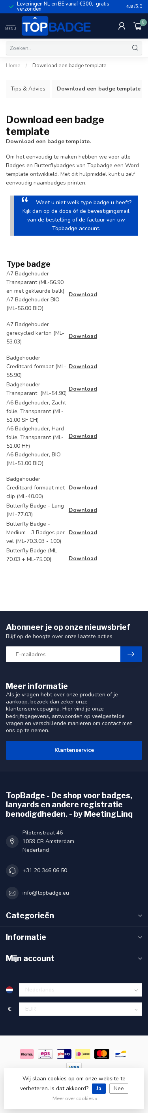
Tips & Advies (28, 88)
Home (13, 65)
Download (83, 294)
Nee (119, 1088)
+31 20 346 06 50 (44, 870)
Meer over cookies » (74, 1098)
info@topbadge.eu (45, 893)
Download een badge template (69, 65)
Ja (98, 1088)
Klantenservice (74, 750)
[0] (137, 26)
